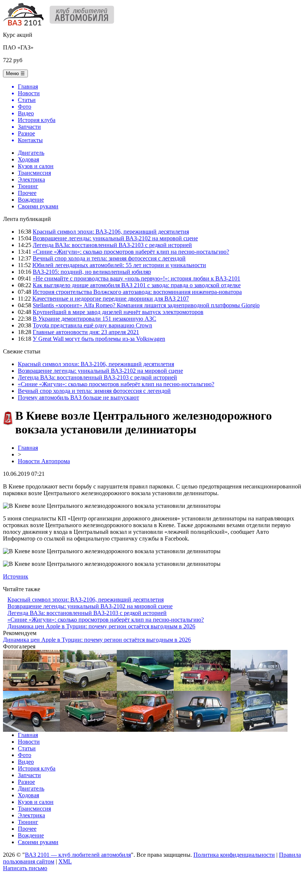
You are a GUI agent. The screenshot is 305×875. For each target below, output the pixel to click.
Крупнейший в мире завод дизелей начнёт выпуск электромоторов (118, 312)
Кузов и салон (36, 166)
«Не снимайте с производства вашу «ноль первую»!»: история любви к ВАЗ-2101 (136, 278)
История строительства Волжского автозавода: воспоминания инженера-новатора (137, 292)
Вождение (31, 199)
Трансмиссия (34, 173)
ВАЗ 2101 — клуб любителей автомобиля (78, 855)
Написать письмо (25, 868)
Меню (15, 73)
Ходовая (28, 159)
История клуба (36, 768)
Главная (28, 448)
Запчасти (29, 775)
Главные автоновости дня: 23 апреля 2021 (86, 332)
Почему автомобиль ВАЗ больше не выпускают (78, 397)
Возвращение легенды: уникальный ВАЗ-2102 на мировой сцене (115, 238)
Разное (26, 782)
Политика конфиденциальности (234, 855)
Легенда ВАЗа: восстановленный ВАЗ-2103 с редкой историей (112, 245)
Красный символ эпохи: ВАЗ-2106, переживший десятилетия (111, 231)
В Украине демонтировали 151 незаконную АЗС (94, 318)
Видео (26, 762)
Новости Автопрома (44, 461)
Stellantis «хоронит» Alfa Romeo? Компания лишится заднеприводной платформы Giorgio (146, 305)
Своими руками (38, 206)
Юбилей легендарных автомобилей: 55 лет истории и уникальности (119, 265)
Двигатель (31, 153)
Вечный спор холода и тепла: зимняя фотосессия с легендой (109, 258)
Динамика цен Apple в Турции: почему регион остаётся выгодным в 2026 (101, 626)
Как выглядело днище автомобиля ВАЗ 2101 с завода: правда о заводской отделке (137, 285)
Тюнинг (28, 186)
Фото (24, 755)
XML (65, 861)
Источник (15, 576)
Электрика (31, 179)
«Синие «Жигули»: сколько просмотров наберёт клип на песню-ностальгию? (131, 252)
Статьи (27, 748)
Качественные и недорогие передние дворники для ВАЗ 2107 (110, 298)
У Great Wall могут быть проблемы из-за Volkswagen (99, 339)
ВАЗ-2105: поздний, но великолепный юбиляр (92, 272)
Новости (29, 741)
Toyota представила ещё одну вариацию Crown (92, 325)
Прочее (27, 193)
